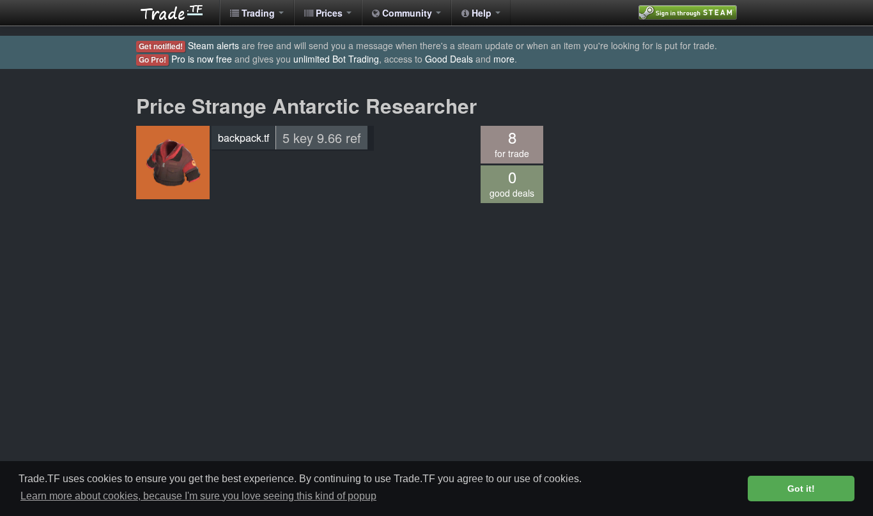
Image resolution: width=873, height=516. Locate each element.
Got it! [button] (801, 488)
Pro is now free (201, 58)
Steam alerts (213, 45)
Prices (329, 12)
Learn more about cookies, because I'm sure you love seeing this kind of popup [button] (198, 495)
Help (481, 12)
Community (407, 12)
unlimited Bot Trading (336, 58)
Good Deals (449, 58)
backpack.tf (243, 137)
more (503, 58)
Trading (258, 12)
